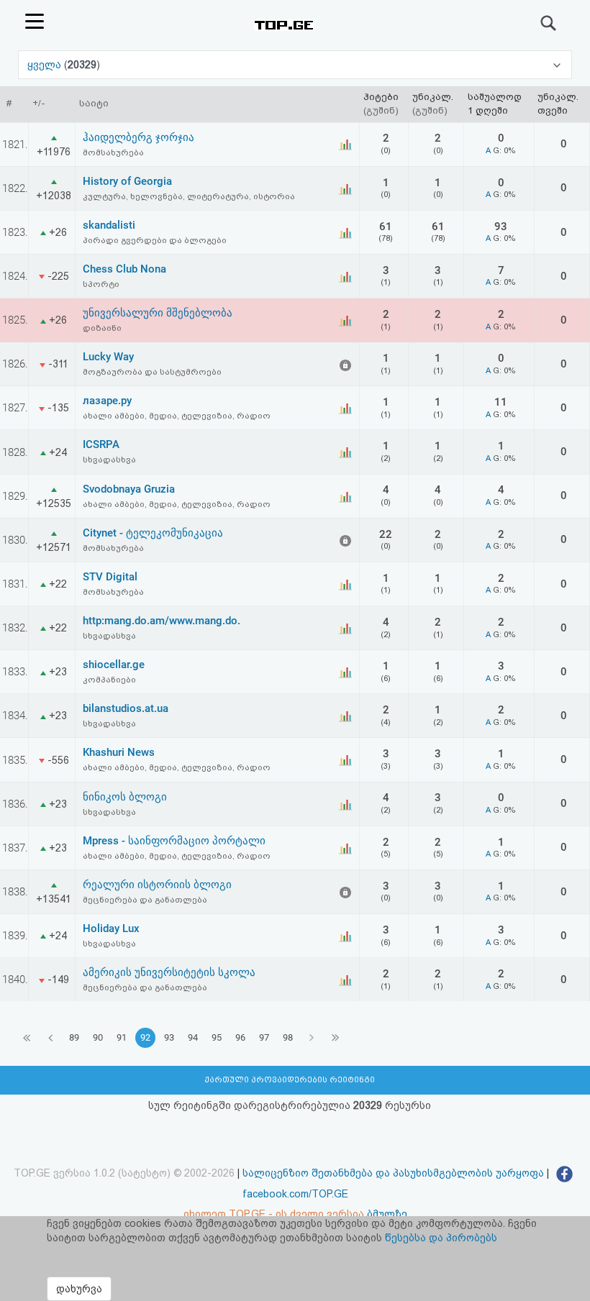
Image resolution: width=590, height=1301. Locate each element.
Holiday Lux (111, 928)
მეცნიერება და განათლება (145, 900)
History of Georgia (127, 181)
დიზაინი (102, 328)
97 (264, 1037)
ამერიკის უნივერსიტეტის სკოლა (169, 972)
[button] (295, 64)
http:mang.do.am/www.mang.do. (161, 620)
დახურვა (79, 1289)
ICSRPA (101, 444)
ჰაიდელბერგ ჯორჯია (138, 137)
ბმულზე (387, 1214)
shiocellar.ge (114, 664)
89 (74, 1037)
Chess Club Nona (124, 269)
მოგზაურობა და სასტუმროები (152, 372)
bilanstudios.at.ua (125, 708)
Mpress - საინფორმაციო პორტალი (174, 840)
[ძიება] (549, 23)
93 (169, 1037)
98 (288, 1037)
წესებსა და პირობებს (441, 1237)
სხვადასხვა (109, 460)
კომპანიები (109, 680)
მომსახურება (113, 152)
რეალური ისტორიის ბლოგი (157, 884)
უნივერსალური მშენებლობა (157, 312)
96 (240, 1037)
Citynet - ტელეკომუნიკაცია (153, 532)
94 (193, 1037)
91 (122, 1037)
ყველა (45, 64)
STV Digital (110, 576)
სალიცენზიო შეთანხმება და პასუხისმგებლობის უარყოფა (393, 1173)
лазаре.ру (107, 400)
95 (217, 1037)
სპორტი (101, 284)
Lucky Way (108, 356)
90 (98, 1037)
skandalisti (109, 225)
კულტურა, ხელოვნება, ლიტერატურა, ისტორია (189, 196)
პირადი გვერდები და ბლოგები (155, 240)
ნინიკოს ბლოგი (125, 796)
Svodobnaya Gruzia (129, 489)
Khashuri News (119, 752)
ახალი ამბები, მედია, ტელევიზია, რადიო (177, 416)
